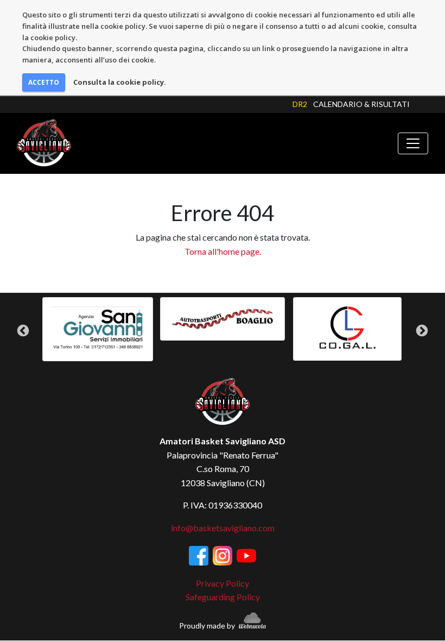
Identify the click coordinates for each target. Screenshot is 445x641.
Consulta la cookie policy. (119, 82)
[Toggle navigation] (413, 143)
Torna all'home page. (223, 251)
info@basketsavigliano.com (223, 528)
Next (422, 331)
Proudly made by (208, 625)
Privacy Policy (222, 583)
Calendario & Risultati (361, 104)
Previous (23, 331)
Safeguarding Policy (223, 597)
